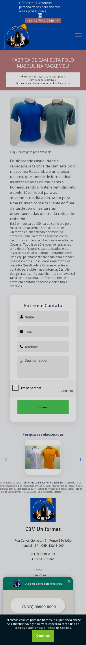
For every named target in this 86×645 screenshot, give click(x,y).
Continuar (43, 635)
